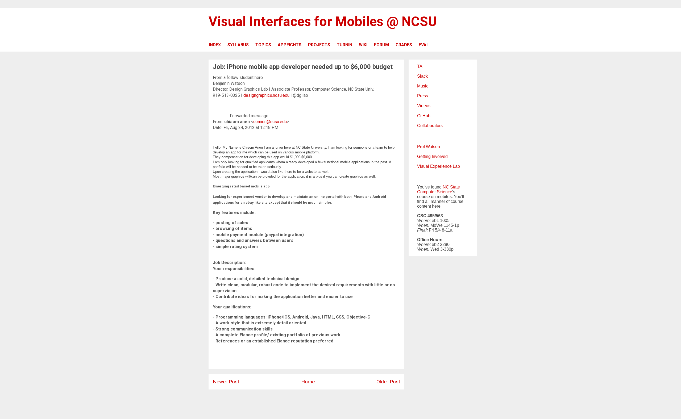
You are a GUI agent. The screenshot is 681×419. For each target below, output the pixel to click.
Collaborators (430, 125)
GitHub (423, 116)
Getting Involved (432, 156)
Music (422, 86)
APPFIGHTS (289, 44)
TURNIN (344, 44)
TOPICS (263, 44)
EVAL (424, 44)
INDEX (215, 44)
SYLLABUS (238, 44)
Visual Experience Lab (438, 166)
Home (308, 382)
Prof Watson (428, 146)
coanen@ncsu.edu (270, 121)
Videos (423, 105)
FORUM (381, 44)
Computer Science (434, 192)
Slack (422, 76)
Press (422, 96)
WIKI (363, 44)
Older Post (388, 382)
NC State (451, 187)
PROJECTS (319, 44)
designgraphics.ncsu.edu (266, 95)
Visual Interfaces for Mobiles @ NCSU (323, 21)
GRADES (404, 44)
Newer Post (226, 382)
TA (419, 66)
